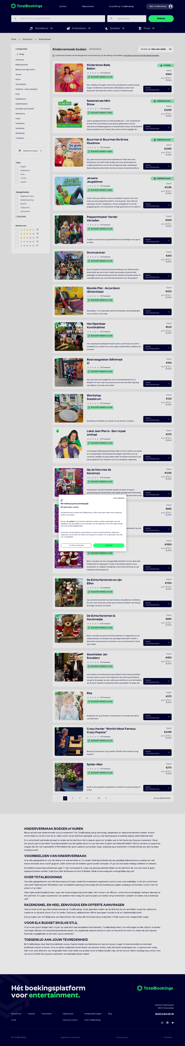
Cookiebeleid (68, 537)
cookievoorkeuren (105, 532)
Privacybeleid (118, 498)
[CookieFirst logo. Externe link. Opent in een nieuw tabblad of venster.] (62, 500)
